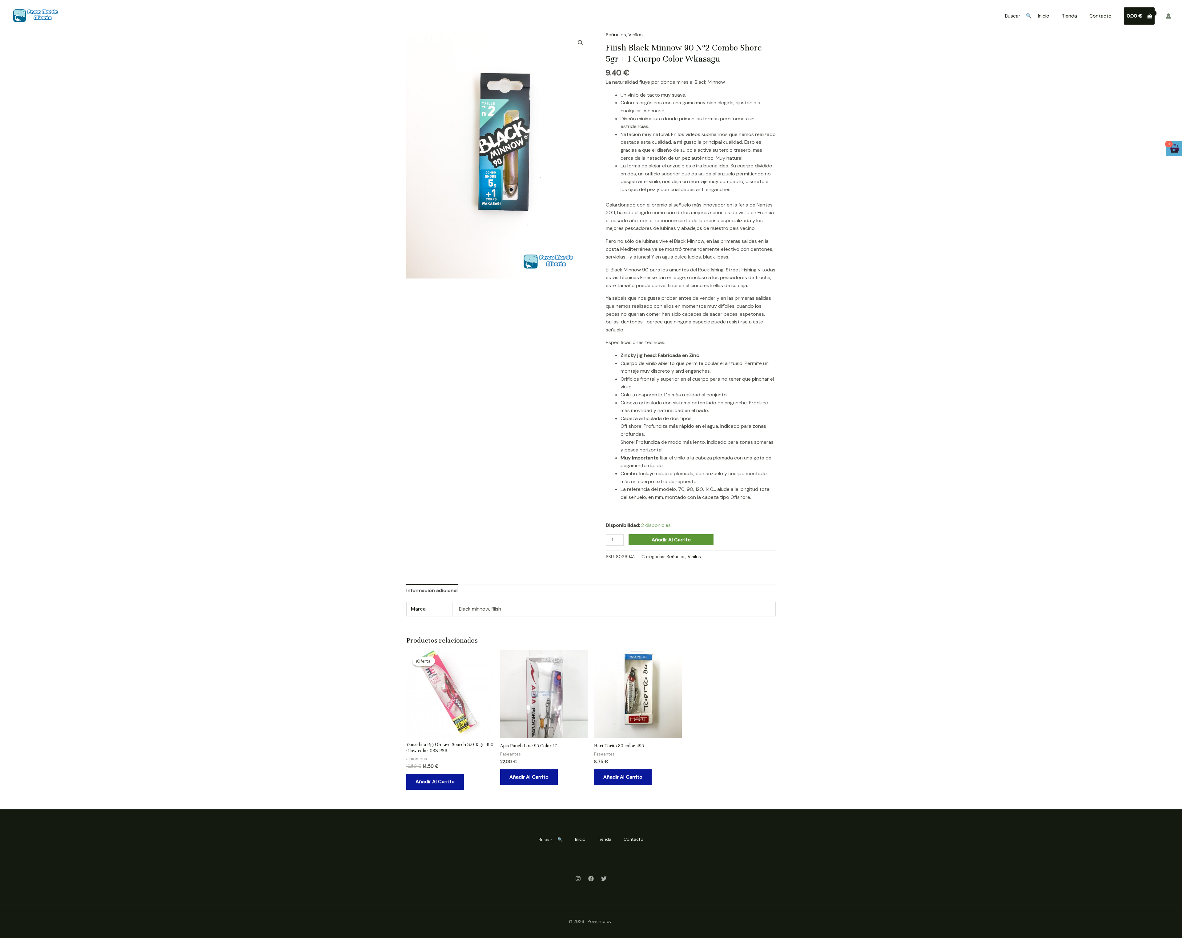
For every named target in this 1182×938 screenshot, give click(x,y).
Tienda (1069, 16)
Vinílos (635, 34)
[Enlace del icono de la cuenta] (1168, 16)
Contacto (1100, 16)
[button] (580, 42)
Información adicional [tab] (432, 590)
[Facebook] (591, 878)
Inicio (1043, 16)
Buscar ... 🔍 (1018, 16)
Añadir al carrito (671, 539)
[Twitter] (604, 878)
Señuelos (616, 34)
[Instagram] (578, 878)
